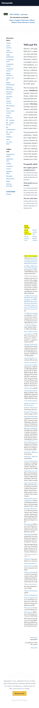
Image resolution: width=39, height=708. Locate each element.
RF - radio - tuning (9, 133)
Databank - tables (9, 172)
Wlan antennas (28, 608)
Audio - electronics (9, 51)
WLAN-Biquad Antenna (35, 238)
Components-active (10, 60)
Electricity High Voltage (10, 88)
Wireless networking (30, 572)
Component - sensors (10, 70)
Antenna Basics (28, 334)
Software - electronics (9, 185)
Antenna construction (30, 344)
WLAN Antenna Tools (26, 238)
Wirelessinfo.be (28, 566)
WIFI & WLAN (28, 263)
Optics (8, 108)
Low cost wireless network (31, 461)
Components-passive (10, 65)
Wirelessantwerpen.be (30, 563)
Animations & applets (10, 155)
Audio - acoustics (9, 47)
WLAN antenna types (35, 232)
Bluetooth (35, 258)
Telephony (9, 137)
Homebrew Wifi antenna (31, 408)
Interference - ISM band (30, 452)
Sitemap (8, 194)
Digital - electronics (9, 74)
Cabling (8, 163)
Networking (34, 260)
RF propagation (28, 524)
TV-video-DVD (9, 143)
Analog (8, 43)
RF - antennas (10, 120)
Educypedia (7, 3)
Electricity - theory (9, 97)
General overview (8, 102)
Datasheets (9, 176)
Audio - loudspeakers (10, 56)
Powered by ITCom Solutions (19, 700)
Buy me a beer (19, 693)
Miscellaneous (10, 106)
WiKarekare (27, 559)
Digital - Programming (10, 84)
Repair (8, 181)
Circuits (8, 169)
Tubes (8, 139)
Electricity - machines (9, 93)
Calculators (9, 166)
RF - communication (10, 128)
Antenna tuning (28, 388)
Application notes (9, 160)
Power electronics (9, 117)
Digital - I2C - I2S (10, 79)
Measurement (10, 179)
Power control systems (10, 112)
